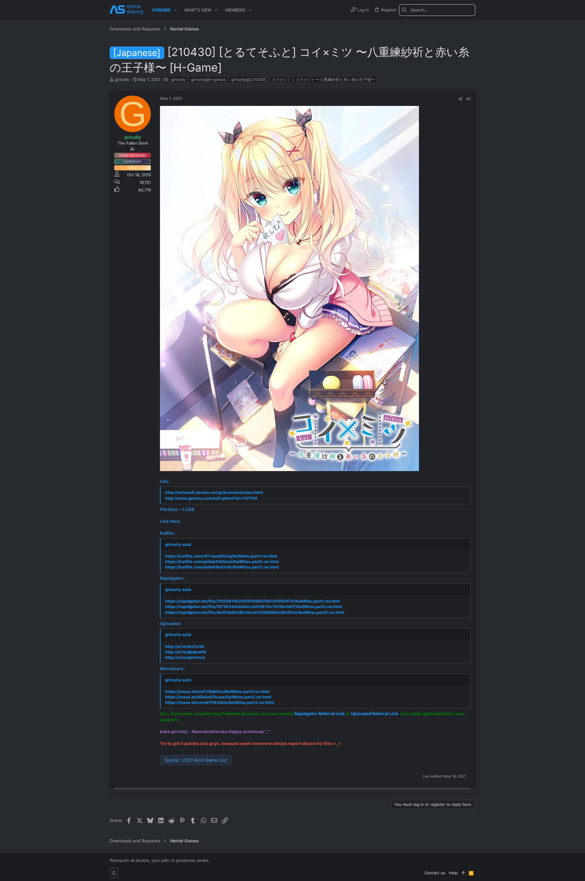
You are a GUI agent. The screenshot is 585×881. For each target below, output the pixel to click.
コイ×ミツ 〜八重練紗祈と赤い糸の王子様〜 (335, 79)
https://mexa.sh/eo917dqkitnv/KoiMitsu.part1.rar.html (217, 691)
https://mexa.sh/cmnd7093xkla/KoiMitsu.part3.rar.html (219, 702)
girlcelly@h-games (208, 79)
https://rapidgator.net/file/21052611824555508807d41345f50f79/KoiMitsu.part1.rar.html (252, 601)
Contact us (434, 872)
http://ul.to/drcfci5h (184, 646)
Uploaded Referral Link (374, 713)
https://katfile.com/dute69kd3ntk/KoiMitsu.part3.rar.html (222, 567)
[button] (175, 10)
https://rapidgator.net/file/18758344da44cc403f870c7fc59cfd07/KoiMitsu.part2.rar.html (253, 606)
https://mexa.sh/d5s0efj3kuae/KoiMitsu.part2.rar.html (218, 696)
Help (453, 872)
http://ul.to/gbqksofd (185, 651)
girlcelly (178, 79)
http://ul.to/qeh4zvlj (185, 657)
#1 (468, 98)
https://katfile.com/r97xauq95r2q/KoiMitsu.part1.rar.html (221, 556)
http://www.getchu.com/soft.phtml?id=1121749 (211, 498)
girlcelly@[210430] (248, 79)
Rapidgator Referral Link (319, 713)
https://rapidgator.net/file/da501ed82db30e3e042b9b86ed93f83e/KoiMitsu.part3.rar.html (254, 612)
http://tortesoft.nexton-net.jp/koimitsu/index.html (214, 492)
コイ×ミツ (281, 79)
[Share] (460, 99)
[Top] (463, 872)
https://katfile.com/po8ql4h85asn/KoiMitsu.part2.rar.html (222, 561)
